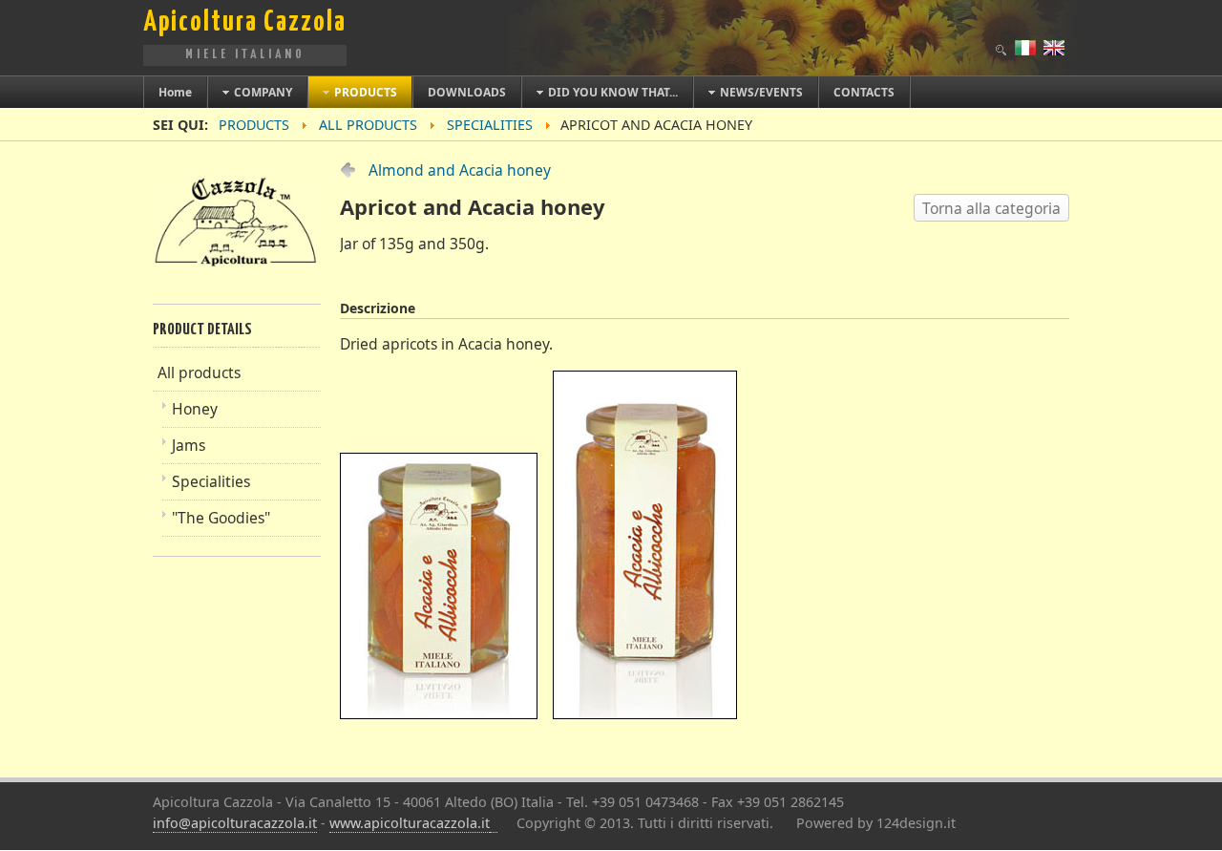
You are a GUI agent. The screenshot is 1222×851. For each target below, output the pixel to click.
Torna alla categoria (991, 208)
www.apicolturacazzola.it (409, 823)
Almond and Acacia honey (460, 170)
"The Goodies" (221, 517)
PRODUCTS (254, 125)
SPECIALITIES (490, 125)
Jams (188, 445)
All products (368, 125)
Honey (195, 408)
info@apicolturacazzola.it (235, 823)
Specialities (211, 481)
